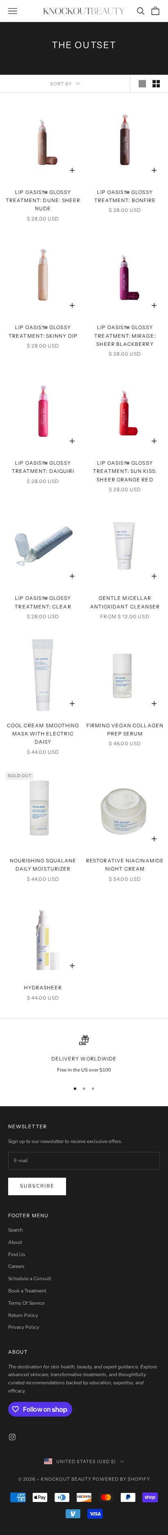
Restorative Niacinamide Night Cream (125, 865)
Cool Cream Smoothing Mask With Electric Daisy (43, 733)
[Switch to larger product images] (142, 83)
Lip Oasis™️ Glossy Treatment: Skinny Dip (43, 331)
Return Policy (23, 1315)
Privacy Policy (23, 1327)
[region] (84, 1054)
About (15, 1242)
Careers (16, 1266)
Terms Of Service (26, 1303)
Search (15, 1230)
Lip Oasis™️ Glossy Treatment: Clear (43, 602)
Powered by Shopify (121, 1479)
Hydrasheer (43, 988)
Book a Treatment (27, 1291)
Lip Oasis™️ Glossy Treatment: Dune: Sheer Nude (43, 200)
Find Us (16, 1254)
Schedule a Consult (29, 1278)
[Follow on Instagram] (12, 1437)
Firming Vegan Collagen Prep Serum (125, 729)
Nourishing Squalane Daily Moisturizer (43, 865)
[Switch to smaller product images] (156, 83)
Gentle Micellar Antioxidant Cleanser (125, 602)
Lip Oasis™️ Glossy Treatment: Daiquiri (43, 467)
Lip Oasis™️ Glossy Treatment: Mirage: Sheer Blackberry (124, 335)
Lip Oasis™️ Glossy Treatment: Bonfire (125, 196)
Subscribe (37, 1186)
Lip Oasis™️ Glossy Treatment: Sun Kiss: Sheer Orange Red (125, 471)
